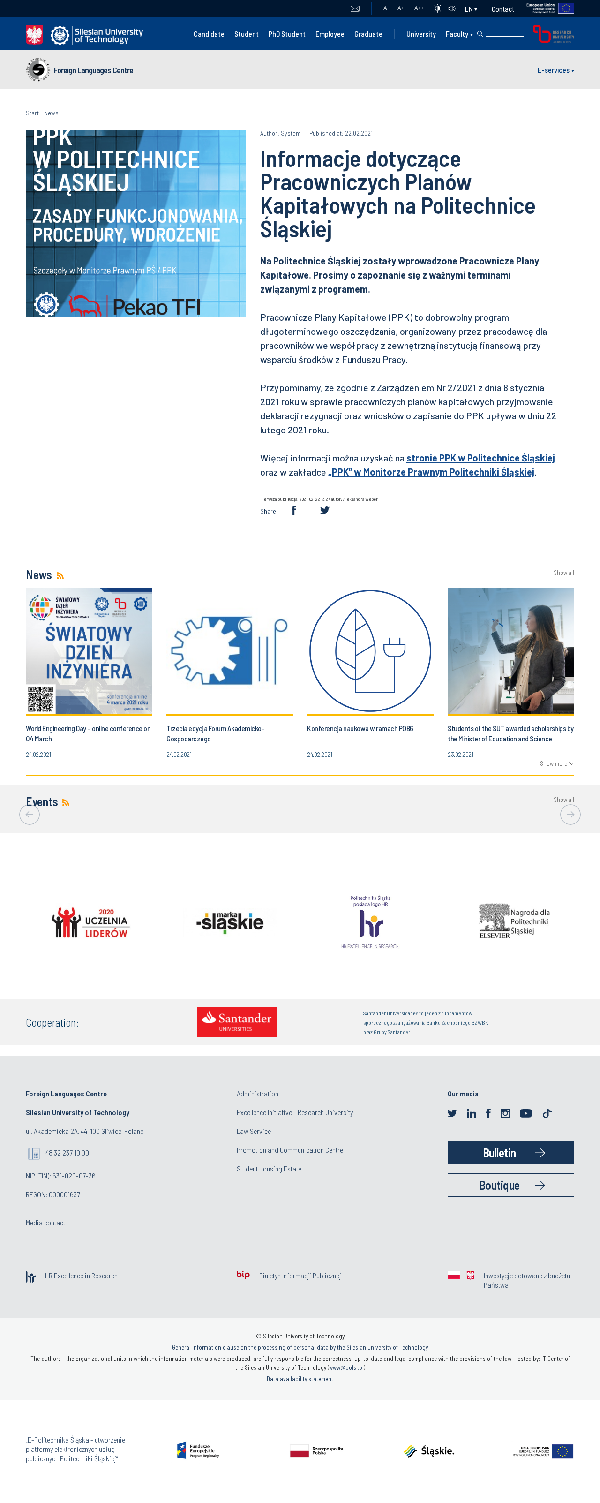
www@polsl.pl (346, 1367)
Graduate (368, 33)
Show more (553, 763)
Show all (564, 573)
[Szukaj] (480, 34)
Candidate (209, 33)
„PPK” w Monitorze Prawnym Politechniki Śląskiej (431, 471)
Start (32, 113)
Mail (355, 9)
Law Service (254, 1130)
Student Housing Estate (269, 1168)
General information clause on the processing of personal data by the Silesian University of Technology (300, 1347)
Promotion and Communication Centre (290, 1149)
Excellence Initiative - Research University (295, 1112)
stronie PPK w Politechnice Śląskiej (480, 457)
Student (246, 33)
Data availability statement (300, 1378)
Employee (330, 33)
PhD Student (287, 33)
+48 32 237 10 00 (65, 1152)
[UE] (544, 8)
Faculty (457, 33)
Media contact (45, 1222)
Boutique (499, 1185)
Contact (503, 8)
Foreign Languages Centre (93, 70)
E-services (554, 69)
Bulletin (499, 1152)
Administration (257, 1093)
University (421, 33)
